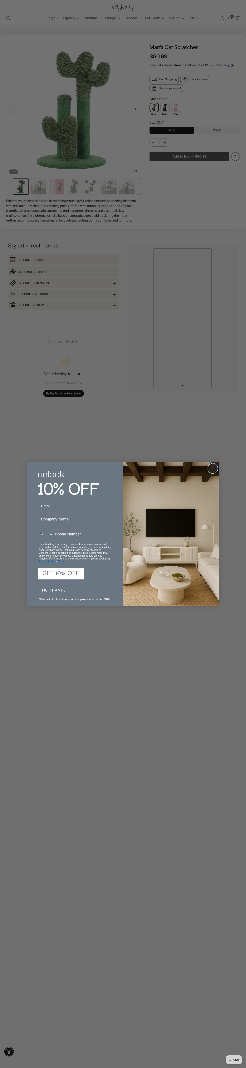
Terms (61, 561)
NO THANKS (54, 591)
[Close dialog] (213, 468)
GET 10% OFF (60, 574)
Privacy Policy (47, 561)
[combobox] (45, 534)
